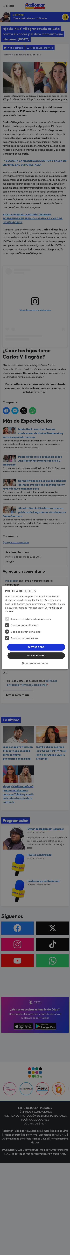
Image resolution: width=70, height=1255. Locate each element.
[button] (35, 663)
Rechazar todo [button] (36, 655)
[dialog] (35, 627)
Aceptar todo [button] (36, 647)
